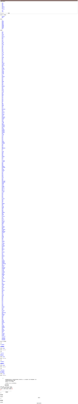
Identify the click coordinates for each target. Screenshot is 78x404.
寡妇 (2, 280)
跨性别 (3, 331)
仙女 (2, 172)
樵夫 (2, 173)
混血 (2, 200)
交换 (2, 264)
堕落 (2, 213)
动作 (2, 98)
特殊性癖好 (3, 167)
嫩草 (2, 228)
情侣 (2, 313)
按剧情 (1, 30)
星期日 (3, 21)
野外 (2, 47)
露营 (2, 123)
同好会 (3, 169)
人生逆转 (3, 243)
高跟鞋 (3, 81)
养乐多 (3, 237)
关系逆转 (3, 226)
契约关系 (3, 232)
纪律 (2, 225)
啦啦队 (3, 329)
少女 (2, 39)
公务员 (3, 325)
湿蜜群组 (3, 203)
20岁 (2, 240)
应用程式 (3, 156)
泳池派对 (3, 290)
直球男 (3, 141)
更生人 (3, 177)
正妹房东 (3, 129)
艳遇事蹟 (3, 212)
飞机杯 (3, 285)
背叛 (2, 51)
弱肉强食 (3, 261)
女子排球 (3, 271)
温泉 (2, 317)
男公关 (3, 206)
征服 (2, 218)
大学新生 (3, 306)
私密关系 (3, 246)
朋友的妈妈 (3, 267)
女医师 (3, 320)
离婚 (2, 17)
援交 (2, 93)
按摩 (2, 164)
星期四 (3, 25)
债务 (2, 79)
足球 (2, 328)
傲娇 (2, 163)
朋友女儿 (3, 227)
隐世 (2, 193)
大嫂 (2, 135)
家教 (2, 238)
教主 (2, 196)
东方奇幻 (3, 198)
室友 (2, 145)
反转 (2, 77)
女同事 (3, 277)
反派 (2, 192)
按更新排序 (3, 337)
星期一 (3, 22)
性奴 (2, 324)
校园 (2, 41)
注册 (2, 11)
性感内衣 (3, 131)
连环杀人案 (3, 336)
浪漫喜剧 (3, 241)
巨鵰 (2, 152)
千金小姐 (3, 160)
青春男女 (3, 124)
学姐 (2, 104)
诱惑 (2, 106)
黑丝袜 (3, 57)
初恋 (2, 53)
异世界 (3, 128)
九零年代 (3, 334)
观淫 (2, 55)
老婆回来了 (2, 363)
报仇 (2, 80)
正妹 (2, 35)
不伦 (2, 45)
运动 (2, 209)
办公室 (3, 44)
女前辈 (3, 270)
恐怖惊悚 (3, 76)
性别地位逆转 (4, 263)
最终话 (4, 348)
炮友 (2, 205)
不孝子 (3, 266)
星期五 (3, 26)
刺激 (2, 286)
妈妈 (2, 107)
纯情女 (3, 236)
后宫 (2, 59)
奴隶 (2, 92)
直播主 (3, 214)
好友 (2, 61)
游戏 (2, 276)
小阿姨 (3, 134)
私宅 (2, 158)
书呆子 (3, 315)
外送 (2, 136)
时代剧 (3, 335)
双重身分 (3, 166)
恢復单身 (3, 170)
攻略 (2, 153)
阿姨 (2, 235)
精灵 (2, 127)
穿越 (2, 155)
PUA (2, 224)
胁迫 (2, 283)
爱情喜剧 (3, 314)
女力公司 (3, 333)
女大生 (3, 42)
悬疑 (2, 165)
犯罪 (2, 83)
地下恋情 (3, 143)
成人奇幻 (3, 245)
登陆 (2, 10)
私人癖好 (3, 310)
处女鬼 (3, 230)
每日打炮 (3, 322)
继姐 (2, 199)
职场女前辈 (3, 109)
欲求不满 (3, 260)
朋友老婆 (3, 86)
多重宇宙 (3, 262)
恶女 (2, 217)
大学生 (3, 269)
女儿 (2, 282)
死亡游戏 (3, 216)
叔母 (2, 305)
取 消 (40, 403)
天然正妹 (3, 126)
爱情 (2, 95)
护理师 (3, 151)
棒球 (2, 210)
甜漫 (2, 316)
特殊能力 (3, 326)
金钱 (2, 233)
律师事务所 (3, 281)
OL (2, 149)
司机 (2, 157)
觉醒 (2, 208)
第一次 (3, 307)
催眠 (2, 103)
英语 (2, 49)
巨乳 (2, 33)
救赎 (2, 204)
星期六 (3, 27)
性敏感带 (3, 142)
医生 (2, 137)
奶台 (2, 215)
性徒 (2, 197)
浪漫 (2, 50)
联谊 (2, 175)
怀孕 (2, 78)
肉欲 (2, 58)
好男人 (3, 171)
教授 (2, 43)
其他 (2, 28)
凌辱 (2, 144)
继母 (2, 133)
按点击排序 (3, 339)
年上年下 (3, 278)
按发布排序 (3, 338)
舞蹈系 (3, 105)
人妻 (2, 242)
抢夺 (2, 194)
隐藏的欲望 (3, 231)
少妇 (2, 108)
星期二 (3, 23)
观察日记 (3, 265)
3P (2, 74)
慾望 (2, 100)
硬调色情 (3, 274)
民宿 (2, 323)
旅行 (2, 48)
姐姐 (2, 38)
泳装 (2, 289)
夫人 (2, 159)
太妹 (2, 234)
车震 (2, 308)
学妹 (2, 174)
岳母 (2, 162)
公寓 (2, 311)
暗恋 (2, 154)
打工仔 (3, 52)
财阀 (2, 288)
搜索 (8, 13)
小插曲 (3, 275)
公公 (2, 56)
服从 (2, 195)
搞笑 (2, 46)
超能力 (3, 94)
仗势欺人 (3, 287)
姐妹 (2, 37)
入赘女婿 (3, 161)
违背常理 (3, 268)
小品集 (3, 91)
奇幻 (2, 96)
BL (2, 102)
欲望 (2, 99)
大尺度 (3, 54)
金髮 (2, 201)
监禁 (2, 84)
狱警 (2, 176)
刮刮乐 (3, 244)
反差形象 (3, 132)
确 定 (39, 397)
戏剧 (2, 32)
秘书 (2, 60)
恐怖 (2, 97)
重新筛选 (3, 16)
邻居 (2, 239)
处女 (2, 138)
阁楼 (2, 291)
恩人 (2, 202)
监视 (2, 309)
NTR (2, 85)
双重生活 (3, 284)
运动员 (3, 273)
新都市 (3, 207)
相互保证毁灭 (4, 312)
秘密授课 (3, 327)
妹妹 (2, 75)
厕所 (2, 82)
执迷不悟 (3, 330)
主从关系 (3, 272)
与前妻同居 (2, 346)
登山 (2, 168)
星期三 (3, 24)
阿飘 (2, 211)
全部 (2, 20)
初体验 (3, 34)
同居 (2, 40)
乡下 (2, 150)
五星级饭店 (3, 229)
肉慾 (2, 101)
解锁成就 (3, 130)
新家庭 (3, 321)
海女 (2, 139)
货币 (2, 318)
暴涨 (2, 319)
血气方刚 (3, 125)
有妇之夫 (3, 63)
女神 (2, 140)
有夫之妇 (3, 36)
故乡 (2, 279)
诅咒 (2, 332)
